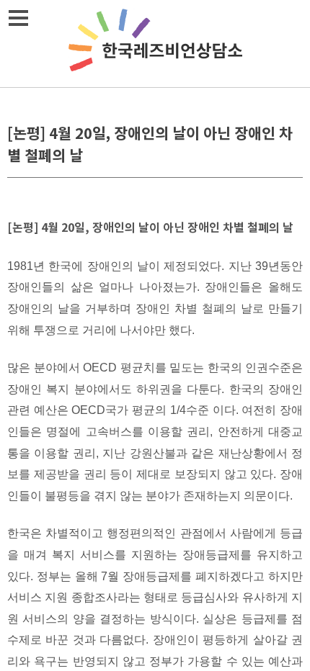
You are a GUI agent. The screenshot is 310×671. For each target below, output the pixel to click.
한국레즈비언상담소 (155, 43)
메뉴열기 (18, 18)
